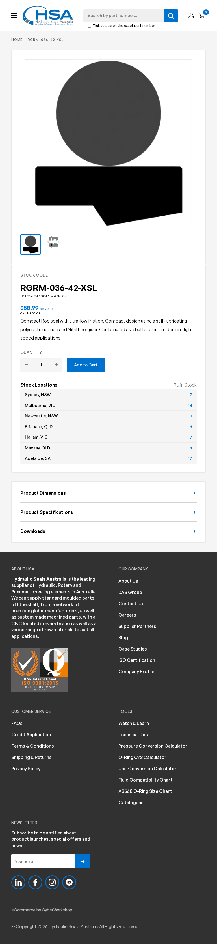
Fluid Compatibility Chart (145, 780)
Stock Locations (38, 385)
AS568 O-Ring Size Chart (145, 791)
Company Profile (136, 671)
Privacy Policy (25, 768)
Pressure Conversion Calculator (152, 746)
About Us (128, 581)
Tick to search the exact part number (124, 26)
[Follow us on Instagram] (52, 882)
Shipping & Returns (31, 757)
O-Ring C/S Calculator (142, 757)
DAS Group (130, 592)
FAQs (17, 723)
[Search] (171, 15)
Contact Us (130, 603)
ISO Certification (136, 660)
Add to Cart (85, 364)
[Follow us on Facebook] (35, 882)
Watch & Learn (133, 723)
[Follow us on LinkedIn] (18, 882)
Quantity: (31, 352)
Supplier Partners (137, 626)
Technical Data (134, 734)
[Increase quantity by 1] (56, 365)
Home (17, 40)
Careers (127, 615)
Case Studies (132, 649)
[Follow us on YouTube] (69, 882)
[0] (202, 15)
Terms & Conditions (32, 746)
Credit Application (31, 734)
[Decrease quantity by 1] (26, 365)
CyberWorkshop (57, 909)
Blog (123, 637)
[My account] (191, 15)
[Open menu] (14, 15)
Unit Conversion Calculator (147, 768)
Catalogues (131, 802)
